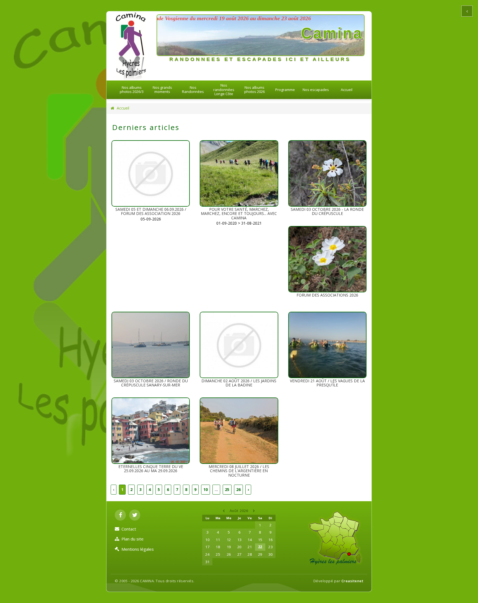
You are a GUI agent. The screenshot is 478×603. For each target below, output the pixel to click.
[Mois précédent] (224, 511)
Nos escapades (316, 89)
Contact (128, 529)
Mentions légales (137, 549)
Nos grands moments (162, 89)
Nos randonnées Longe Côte (223, 89)
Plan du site (132, 539)
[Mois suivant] (254, 511)
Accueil (346, 89)
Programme (285, 89)
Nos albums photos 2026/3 (132, 89)
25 (227, 489)
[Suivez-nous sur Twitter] (134, 515)
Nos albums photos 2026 (254, 89)
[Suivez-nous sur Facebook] (120, 515)
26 (238, 489)
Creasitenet (352, 580)
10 (205, 489)
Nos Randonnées (193, 89)
